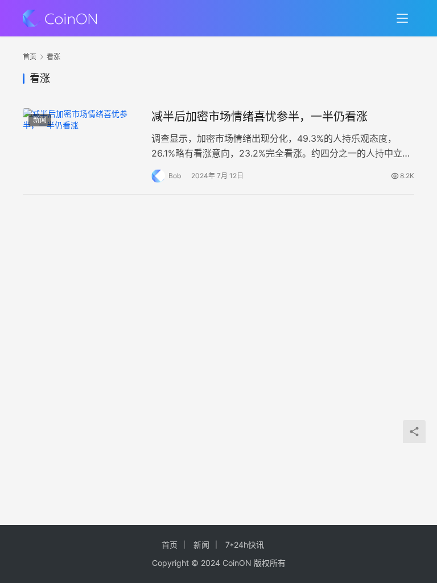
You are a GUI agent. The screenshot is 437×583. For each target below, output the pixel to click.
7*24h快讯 (244, 544)
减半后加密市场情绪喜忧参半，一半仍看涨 (259, 117)
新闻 (40, 120)
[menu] (402, 18)
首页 (29, 56)
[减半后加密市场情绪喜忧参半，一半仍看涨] (81, 145)
